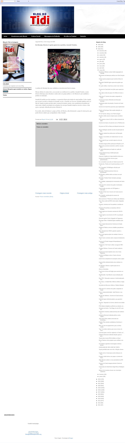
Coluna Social (35, 36)
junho (100, 63)
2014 (99, 398)
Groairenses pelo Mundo (19, 36)
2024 (99, 49)
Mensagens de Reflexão (52, 36)
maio (100, 65)
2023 (99, 379)
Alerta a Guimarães (103, 269)
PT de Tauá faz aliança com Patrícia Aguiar (109, 113)
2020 (99, 385)
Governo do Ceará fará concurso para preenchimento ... (108, 159)
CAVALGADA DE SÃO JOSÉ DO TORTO (109, 347)
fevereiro (101, 374)
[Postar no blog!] (61, 119)
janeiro (101, 376)
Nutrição (83, 36)
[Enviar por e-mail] (60, 119)
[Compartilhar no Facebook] (65, 119)
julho (100, 61)
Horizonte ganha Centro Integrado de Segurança (111, 218)
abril (100, 68)
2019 (99, 387)
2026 (99, 44)
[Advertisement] (64, 179)
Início (5, 36)
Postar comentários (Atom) (46, 196)
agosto (101, 59)
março (101, 70)
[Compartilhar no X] (63, 119)
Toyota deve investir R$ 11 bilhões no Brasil (109, 338)
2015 (99, 396)
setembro (101, 57)
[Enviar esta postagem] (57, 119)
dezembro (102, 50)
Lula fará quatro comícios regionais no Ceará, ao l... (111, 332)
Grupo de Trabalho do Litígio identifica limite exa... (111, 156)
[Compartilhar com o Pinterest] (66, 119)
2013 (99, 400)
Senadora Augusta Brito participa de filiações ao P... (111, 143)
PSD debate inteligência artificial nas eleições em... (111, 306)
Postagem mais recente (43, 193)
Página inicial (64, 193)
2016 (99, 394)
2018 (99, 390)
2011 (99, 405)
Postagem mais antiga (84, 193)
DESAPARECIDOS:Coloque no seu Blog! (33, 432)
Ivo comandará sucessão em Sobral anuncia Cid (111, 162)
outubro (101, 55)
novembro (102, 53)
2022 (99, 381)
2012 (99, 403)
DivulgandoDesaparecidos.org (33, 434)
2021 (99, 383)
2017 (99, 392)
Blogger (71, 438)
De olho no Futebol (70, 36)
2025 (99, 46)
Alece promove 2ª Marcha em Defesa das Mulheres (111, 198)
